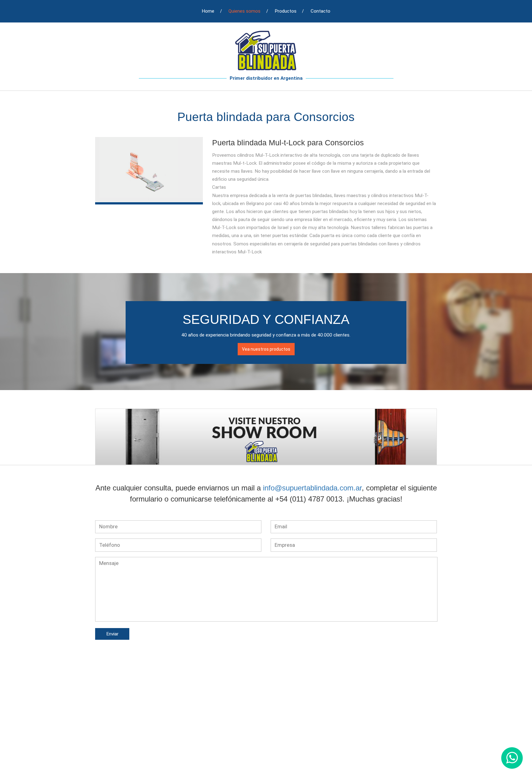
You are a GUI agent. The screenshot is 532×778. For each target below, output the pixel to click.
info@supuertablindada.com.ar (312, 488)
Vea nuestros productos (266, 349)
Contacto (320, 11)
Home (208, 11)
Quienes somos (244, 11)
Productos (285, 11)
